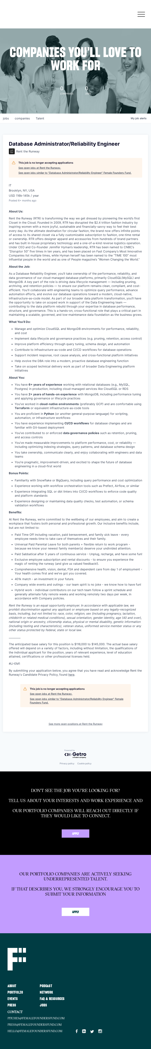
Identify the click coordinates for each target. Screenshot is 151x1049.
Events (13, 999)
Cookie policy (84, 763)
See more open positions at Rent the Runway (76, 723)
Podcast (46, 986)
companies (22, 118)
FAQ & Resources (52, 999)
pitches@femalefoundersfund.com (36, 1018)
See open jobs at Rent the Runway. (39, 167)
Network (46, 992)
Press (12, 1005)
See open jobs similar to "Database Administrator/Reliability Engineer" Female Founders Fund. (74, 172)
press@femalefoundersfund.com (35, 1024)
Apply (75, 833)
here (71, 674)
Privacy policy (67, 763)
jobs (6, 118)
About (12, 986)
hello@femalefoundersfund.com (35, 1031)
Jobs (43, 1005)
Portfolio (15, 992)
